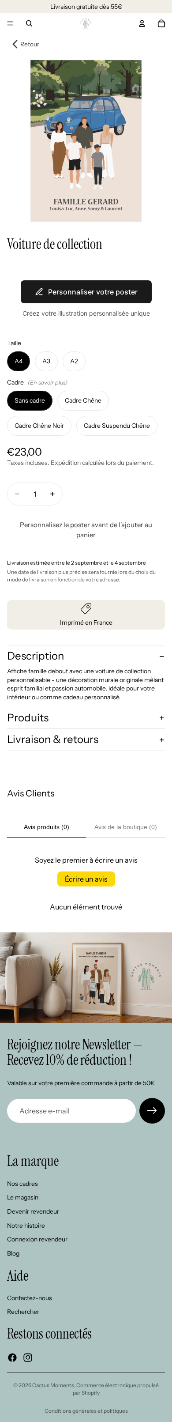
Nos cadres (22, 1184)
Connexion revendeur (37, 1239)
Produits (28, 717)
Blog (13, 1253)
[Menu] (10, 23)
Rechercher (23, 1312)
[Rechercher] (29, 23)
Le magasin (22, 1198)
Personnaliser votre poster (93, 291)
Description (35, 655)
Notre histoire (26, 1226)
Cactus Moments (53, 1385)
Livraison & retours (52, 739)
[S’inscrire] (152, 1111)
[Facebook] (12, 1357)
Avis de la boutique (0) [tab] (125, 826)
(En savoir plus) (47, 382)
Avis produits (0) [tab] (46, 826)
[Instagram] (27, 1357)
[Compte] (142, 23)
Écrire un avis (86, 879)
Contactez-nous (29, 1298)
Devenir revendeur (33, 1211)
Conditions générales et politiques (86, 1410)
